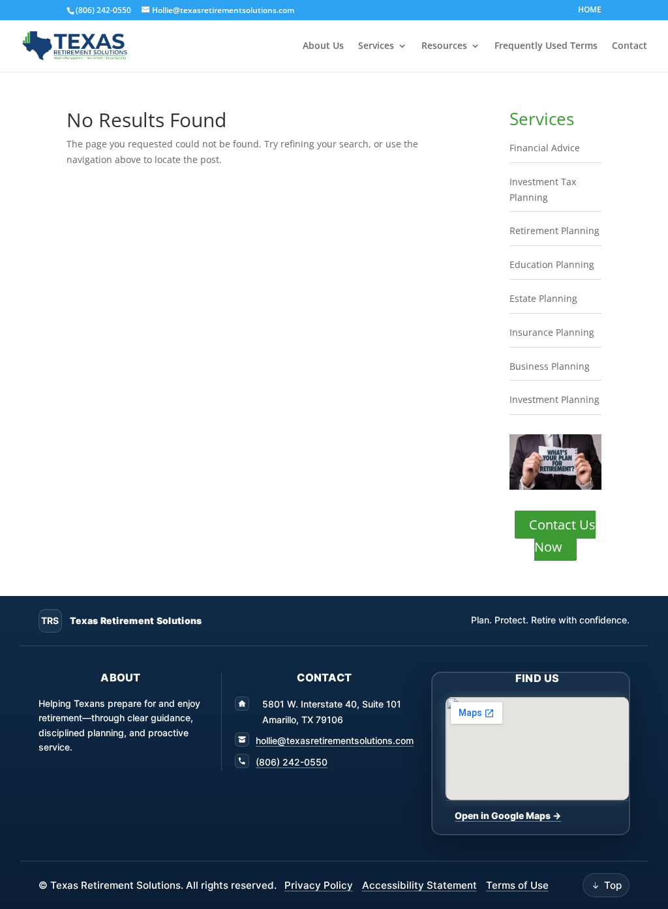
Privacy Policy (318, 885)
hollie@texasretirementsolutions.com (335, 740)
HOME (589, 10)
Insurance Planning (551, 332)
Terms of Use (517, 885)
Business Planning (549, 366)
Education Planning (551, 264)
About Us (323, 46)
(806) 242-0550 (291, 761)
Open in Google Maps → (508, 815)
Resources (444, 46)
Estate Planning (543, 298)
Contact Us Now (562, 536)
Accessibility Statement (419, 885)
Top (613, 885)
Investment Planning (554, 399)
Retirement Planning (554, 230)
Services (376, 46)
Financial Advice (544, 148)
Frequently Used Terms (546, 46)
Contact (629, 46)
